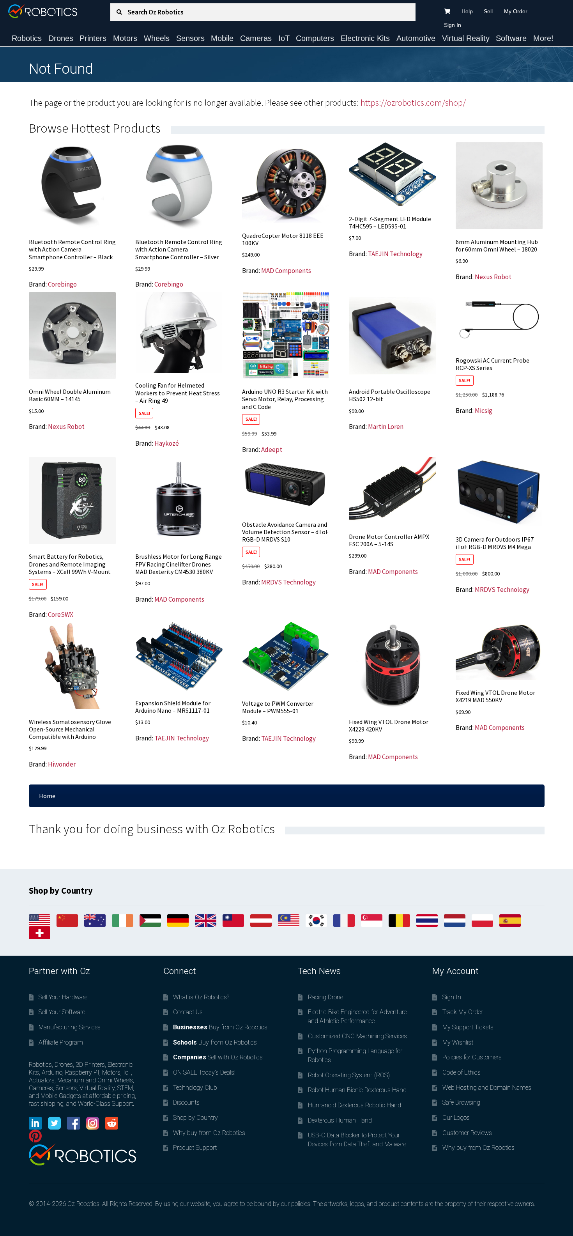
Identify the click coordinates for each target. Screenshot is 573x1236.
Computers (315, 38)
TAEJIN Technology (395, 254)
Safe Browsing (461, 1102)
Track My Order (462, 1012)
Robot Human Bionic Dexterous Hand (357, 1090)
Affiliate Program (61, 1042)
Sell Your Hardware (63, 997)
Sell (488, 11)
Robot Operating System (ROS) (349, 1075)
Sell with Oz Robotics (218, 1057)
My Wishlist (457, 1042)
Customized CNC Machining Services (357, 1036)
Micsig (483, 410)
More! (543, 38)
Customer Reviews (467, 1133)
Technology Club (195, 1087)
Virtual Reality (466, 38)
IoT (284, 38)
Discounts (186, 1102)
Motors (125, 38)
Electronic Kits (365, 38)
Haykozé (166, 443)
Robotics (27, 38)
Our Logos (456, 1117)
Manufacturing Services (70, 1027)
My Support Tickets (467, 1027)
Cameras (256, 38)
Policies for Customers (472, 1057)
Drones (60, 38)
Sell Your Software (62, 1012)
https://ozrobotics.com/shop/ (413, 102)
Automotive (415, 38)
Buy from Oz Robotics (220, 1027)
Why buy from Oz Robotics (209, 1133)
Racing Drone (325, 997)
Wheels (157, 38)
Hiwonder (62, 764)
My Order (515, 11)
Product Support (195, 1147)
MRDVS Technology (288, 582)
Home (47, 796)
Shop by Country (195, 1117)
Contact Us (188, 1012)
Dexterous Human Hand (340, 1120)
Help (467, 11)
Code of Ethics (461, 1072)
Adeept (271, 449)
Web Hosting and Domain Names (486, 1087)
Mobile (222, 38)
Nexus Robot (493, 277)
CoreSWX (60, 614)
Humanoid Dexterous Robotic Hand (354, 1105)
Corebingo (62, 284)
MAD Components (286, 270)
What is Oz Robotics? (201, 997)
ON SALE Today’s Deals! (204, 1072)
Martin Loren (385, 426)
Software (511, 38)
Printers (93, 38)
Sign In (452, 25)
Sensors (190, 38)
